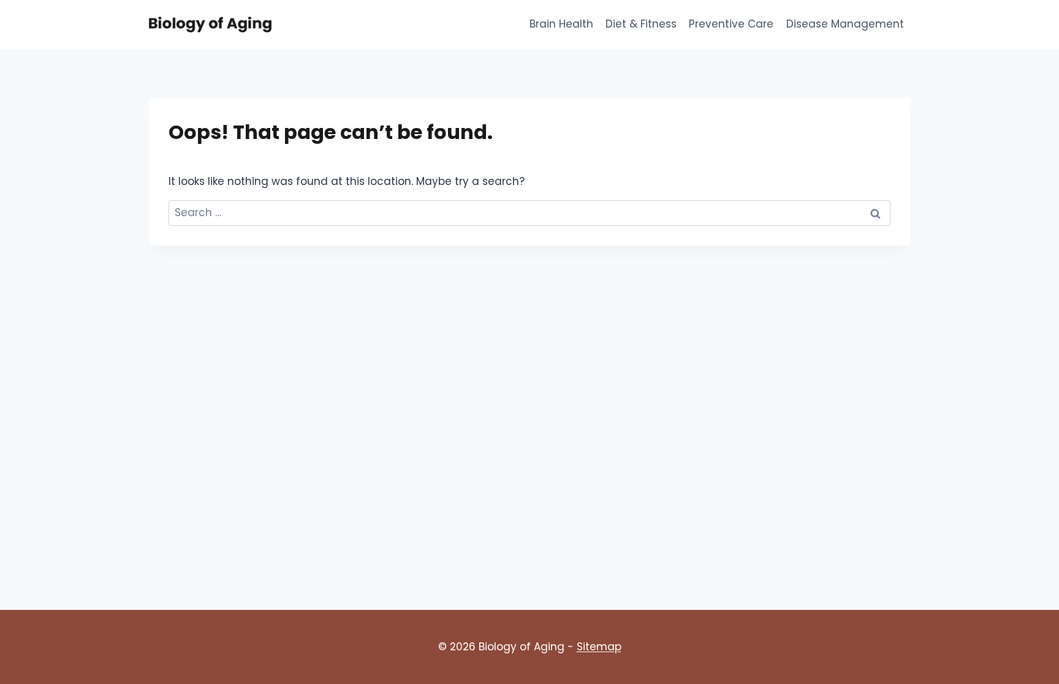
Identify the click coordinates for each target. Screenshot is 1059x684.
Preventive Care (731, 24)
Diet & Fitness (641, 24)
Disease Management (845, 24)
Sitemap (599, 646)
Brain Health (561, 24)
